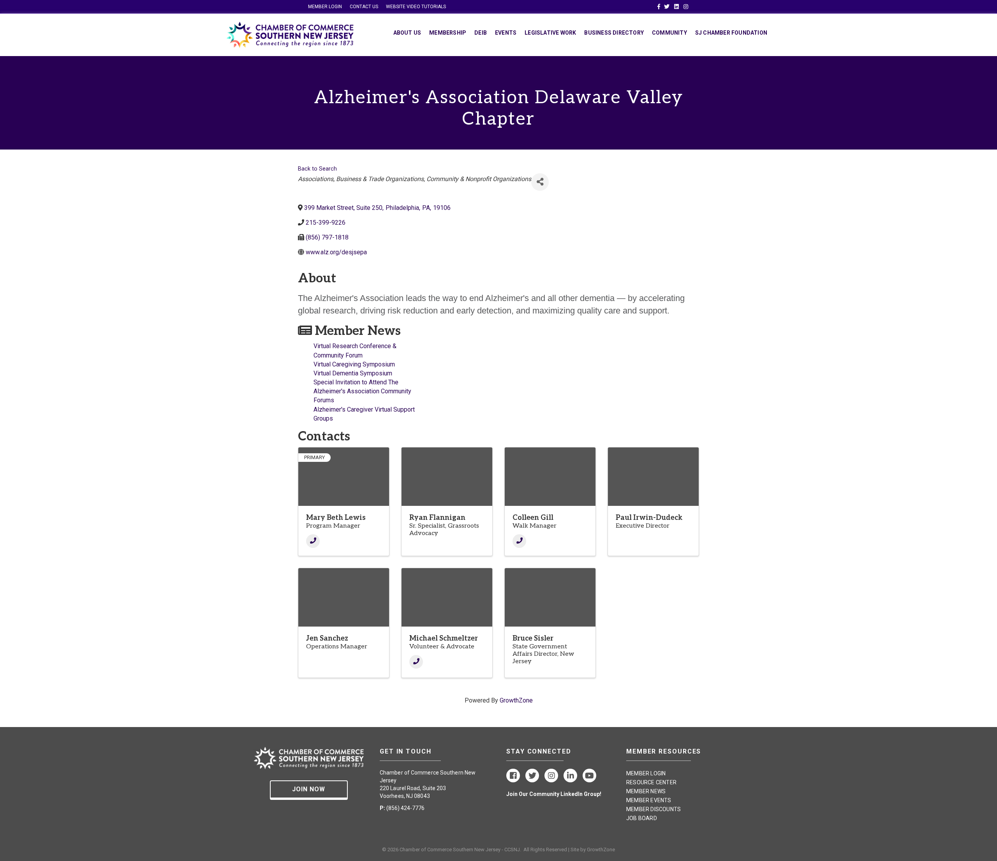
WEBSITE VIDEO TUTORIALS (416, 6)
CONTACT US (364, 6)
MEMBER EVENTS (648, 800)
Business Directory (614, 33)
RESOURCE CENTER (651, 782)
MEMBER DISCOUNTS (653, 809)
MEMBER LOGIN (325, 6)
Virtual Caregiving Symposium (354, 364)
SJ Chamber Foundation (731, 33)
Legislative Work (550, 33)
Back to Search (317, 169)
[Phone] (313, 541)
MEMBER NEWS (646, 791)
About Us (407, 33)
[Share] (540, 182)
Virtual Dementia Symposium (353, 373)
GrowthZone (516, 700)
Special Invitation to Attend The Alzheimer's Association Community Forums (362, 391)
